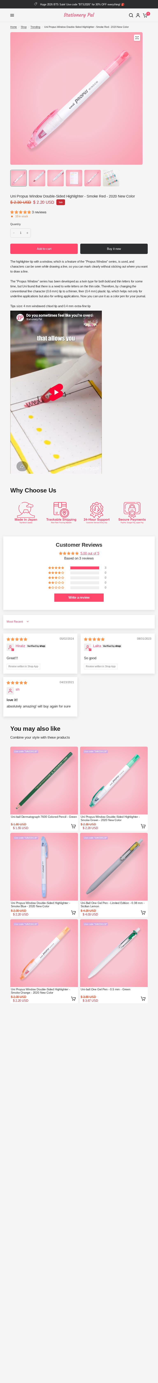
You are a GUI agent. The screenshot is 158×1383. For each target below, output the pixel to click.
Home (13, 27)
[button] (21, 212)
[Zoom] (137, 38)
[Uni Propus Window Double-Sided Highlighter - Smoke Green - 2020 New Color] (114, 780)
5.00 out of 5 (89, 553)
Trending (35, 27)
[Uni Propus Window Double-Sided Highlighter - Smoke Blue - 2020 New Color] (44, 867)
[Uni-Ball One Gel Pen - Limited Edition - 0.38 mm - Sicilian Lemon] (114, 867)
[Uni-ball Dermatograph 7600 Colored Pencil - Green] (44, 780)
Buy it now (114, 248)
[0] (144, 15)
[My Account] (138, 15)
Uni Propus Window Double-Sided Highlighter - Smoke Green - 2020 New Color (110, 818)
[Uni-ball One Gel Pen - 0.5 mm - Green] (114, 953)
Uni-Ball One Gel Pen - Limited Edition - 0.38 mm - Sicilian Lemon (113, 904)
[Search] (131, 15)
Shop (24, 27)
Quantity (15, 224)
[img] (17, 639)
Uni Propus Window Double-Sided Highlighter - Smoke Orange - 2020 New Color (40, 991)
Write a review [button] (79, 597)
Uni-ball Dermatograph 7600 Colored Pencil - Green (44, 816)
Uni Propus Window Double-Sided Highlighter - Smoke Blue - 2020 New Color (40, 904)
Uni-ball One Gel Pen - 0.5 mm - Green (105, 989)
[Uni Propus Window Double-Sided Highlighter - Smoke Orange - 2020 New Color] (44, 953)
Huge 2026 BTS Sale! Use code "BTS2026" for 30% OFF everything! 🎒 (82, 4)
